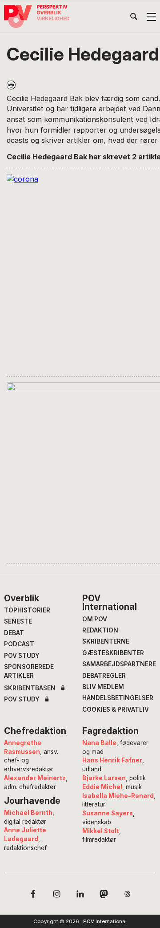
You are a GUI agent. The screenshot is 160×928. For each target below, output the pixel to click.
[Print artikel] (11, 85)
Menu (151, 16)
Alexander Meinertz (35, 778)
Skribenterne (105, 641)
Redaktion (100, 630)
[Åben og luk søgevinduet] (133, 18)
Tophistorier (27, 610)
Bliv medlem (103, 686)
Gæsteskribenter (113, 652)
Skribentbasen (30, 688)
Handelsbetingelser (117, 697)
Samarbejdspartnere (119, 664)
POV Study (22, 655)
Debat (14, 632)
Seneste (18, 621)
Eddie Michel (102, 786)
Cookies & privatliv (115, 709)
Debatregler (104, 675)
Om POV (94, 619)
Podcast (19, 644)
